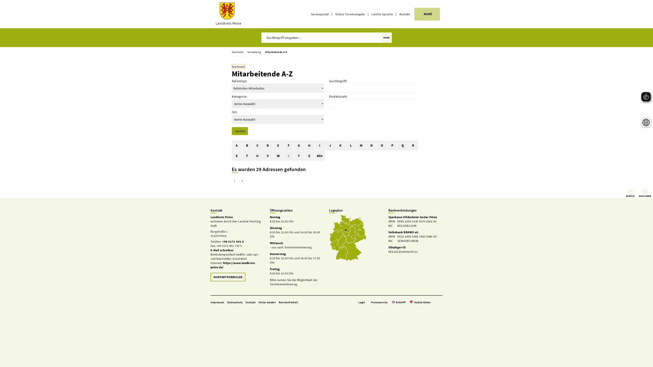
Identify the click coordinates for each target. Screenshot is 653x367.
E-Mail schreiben (222, 250)
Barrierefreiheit (288, 302)
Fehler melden (267, 302)
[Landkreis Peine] (238, 248)
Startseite (238, 52)
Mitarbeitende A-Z (276, 52)
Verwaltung (254, 52)
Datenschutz (234, 302)
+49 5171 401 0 (233, 241)
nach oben (645, 196)
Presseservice (379, 302)
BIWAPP (401, 302)
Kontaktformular (228, 277)
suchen (240, 131)
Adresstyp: (239, 81)
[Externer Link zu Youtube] (440, 302)
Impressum (217, 302)
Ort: (235, 112)
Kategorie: (239, 96)
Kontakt (404, 14)
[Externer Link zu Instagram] (436, 302)
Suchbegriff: (338, 81)
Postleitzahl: (338, 96)
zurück (630, 196)
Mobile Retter (422, 302)
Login (361, 302)
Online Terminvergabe (350, 14)
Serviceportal (320, 14)
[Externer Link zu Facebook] (432, 302)
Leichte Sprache (382, 14)
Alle (320, 156)
